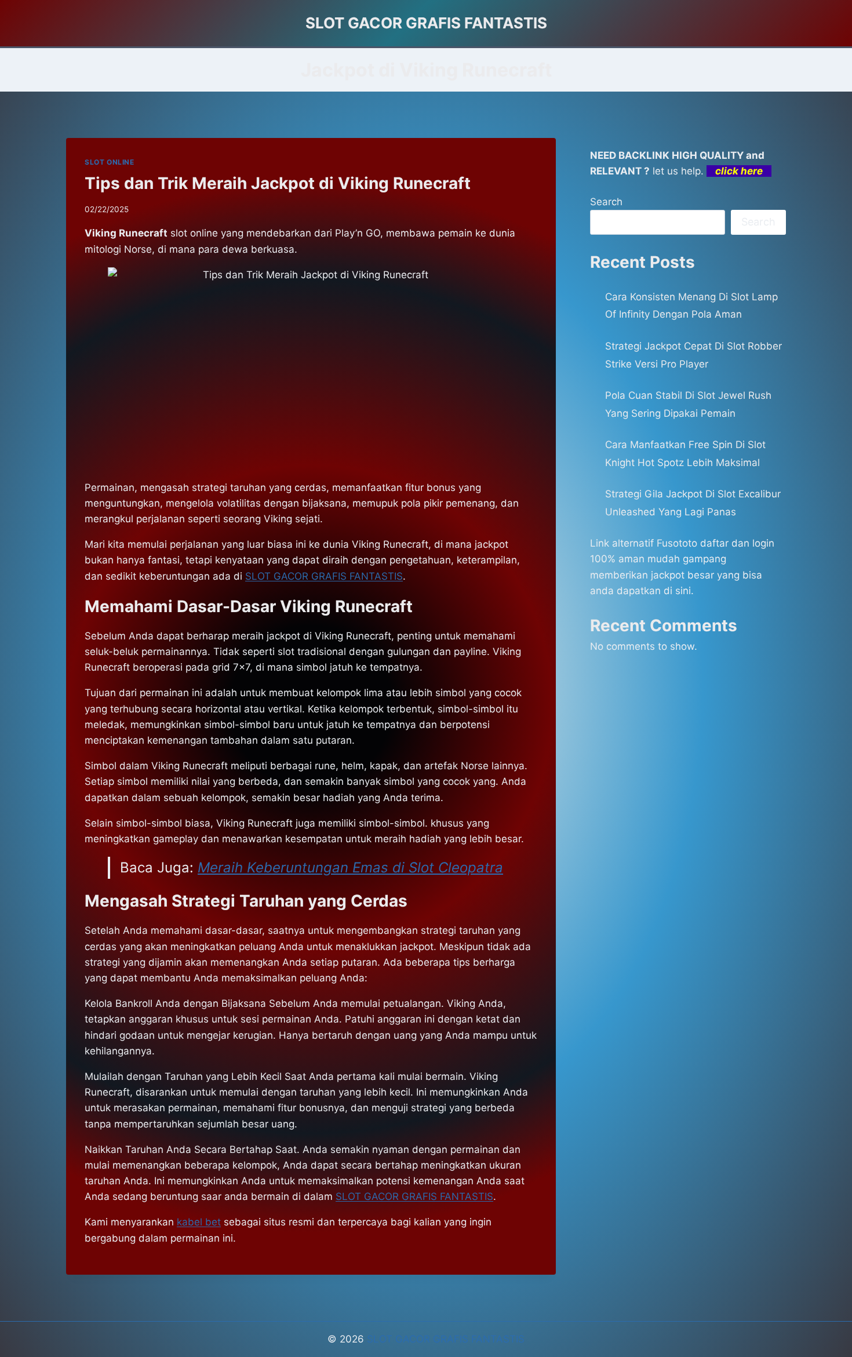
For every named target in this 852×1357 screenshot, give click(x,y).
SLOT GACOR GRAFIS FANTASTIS (446, 1339)
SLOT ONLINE (109, 162)
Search (606, 202)
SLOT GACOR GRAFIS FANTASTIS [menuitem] (324, 576)
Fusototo (677, 543)
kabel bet (199, 1222)
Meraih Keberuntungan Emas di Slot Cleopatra (350, 867)
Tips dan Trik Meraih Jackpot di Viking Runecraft (278, 183)
